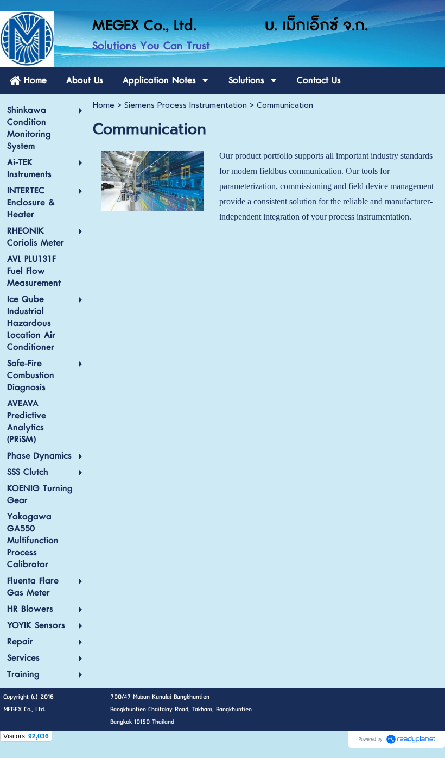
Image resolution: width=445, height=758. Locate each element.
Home (104, 105)
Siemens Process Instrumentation (185, 105)
